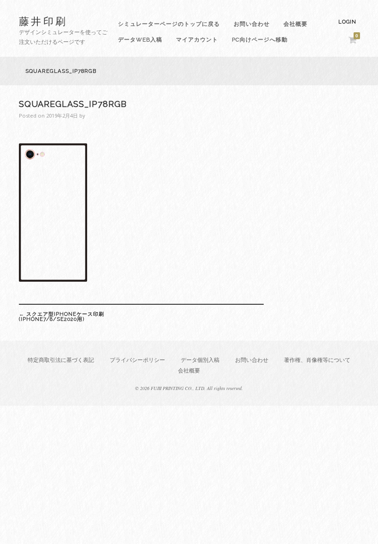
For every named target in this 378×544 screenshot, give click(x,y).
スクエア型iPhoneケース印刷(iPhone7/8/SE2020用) (61, 316)
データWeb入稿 (140, 39)
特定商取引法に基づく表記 (61, 360)
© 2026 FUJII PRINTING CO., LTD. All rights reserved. (189, 388)
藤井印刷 (43, 21)
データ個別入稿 (200, 360)
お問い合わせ (252, 24)
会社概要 (295, 24)
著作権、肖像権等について (317, 360)
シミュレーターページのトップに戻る (169, 24)
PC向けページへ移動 (260, 39)
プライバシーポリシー (137, 360)
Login (347, 22)
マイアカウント (197, 39)
